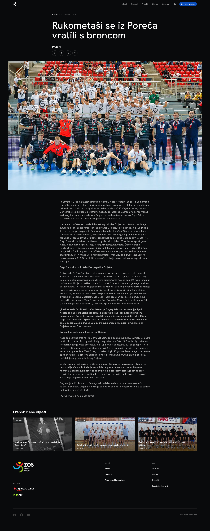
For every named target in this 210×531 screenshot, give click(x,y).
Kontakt (155, 480)
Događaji (134, 4)
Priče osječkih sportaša (115, 480)
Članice (155, 4)
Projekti (145, 4)
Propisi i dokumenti (160, 486)
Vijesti (124, 4)
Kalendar (109, 474)
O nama (165, 4)
